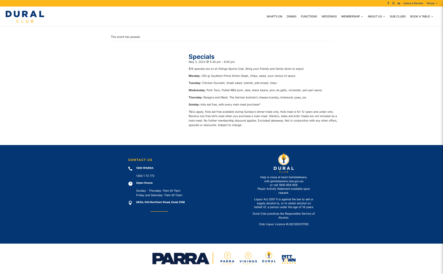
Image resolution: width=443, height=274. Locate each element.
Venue (430, 3)
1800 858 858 (288, 185)
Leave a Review (413, 3)
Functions (309, 16)
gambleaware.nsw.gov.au (286, 181)
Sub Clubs (398, 16)
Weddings (329, 16)
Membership (350, 16)
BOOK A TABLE (420, 16)
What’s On (274, 16)
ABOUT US (375, 16)
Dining (291, 16)
